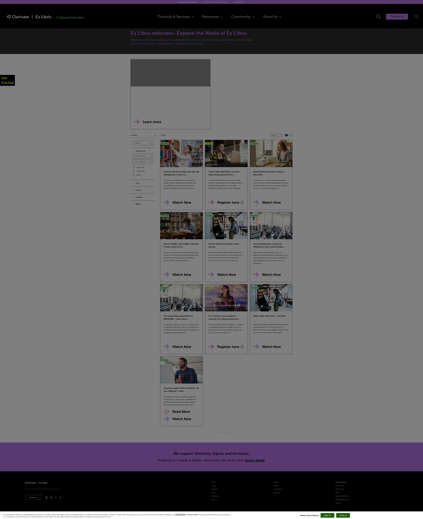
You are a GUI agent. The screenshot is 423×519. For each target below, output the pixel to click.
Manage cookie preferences (309, 515)
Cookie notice (180, 514)
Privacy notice (193, 514)
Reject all (327, 515)
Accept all (343, 515)
